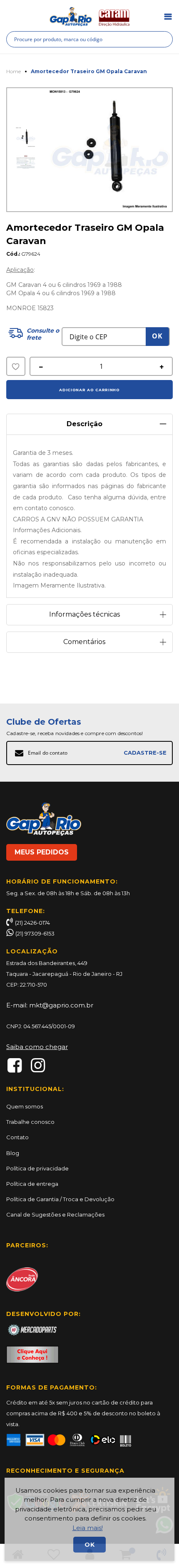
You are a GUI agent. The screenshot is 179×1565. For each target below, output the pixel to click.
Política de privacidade (37, 1168)
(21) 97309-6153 (35, 933)
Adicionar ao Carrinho (89, 390)
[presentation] (149, 149)
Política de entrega (32, 1183)
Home (13, 71)
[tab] (89, 421)
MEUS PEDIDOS (42, 852)
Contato (17, 1137)
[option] (25, 137)
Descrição (84, 424)
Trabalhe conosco (30, 1121)
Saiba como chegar (37, 1047)
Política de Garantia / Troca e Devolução (60, 1199)
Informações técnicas (84, 614)
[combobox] (89, 39)
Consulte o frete (43, 334)
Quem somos (24, 1106)
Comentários (84, 642)
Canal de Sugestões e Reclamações (55, 1214)
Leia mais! (87, 1528)
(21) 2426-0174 (32, 922)
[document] (90, 1519)
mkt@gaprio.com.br (61, 1005)
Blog (12, 1153)
